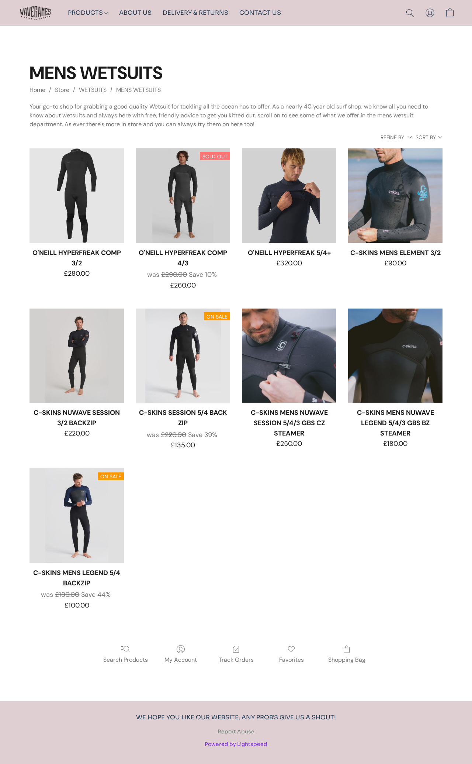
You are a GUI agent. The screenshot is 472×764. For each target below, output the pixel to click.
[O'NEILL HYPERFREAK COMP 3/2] (77, 195)
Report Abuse (236, 731)
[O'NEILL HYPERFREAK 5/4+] (289, 195)
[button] (35, 13)
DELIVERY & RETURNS (195, 13)
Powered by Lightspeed (236, 744)
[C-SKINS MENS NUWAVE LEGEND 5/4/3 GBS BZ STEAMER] (395, 356)
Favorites (291, 660)
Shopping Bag (346, 660)
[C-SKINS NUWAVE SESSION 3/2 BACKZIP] (77, 356)
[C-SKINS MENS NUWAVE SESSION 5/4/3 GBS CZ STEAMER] (289, 356)
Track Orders (236, 660)
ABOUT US (135, 13)
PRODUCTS (86, 13)
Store (62, 90)
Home (37, 90)
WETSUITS (93, 90)
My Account (180, 660)
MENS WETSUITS (138, 90)
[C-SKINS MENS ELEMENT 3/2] (395, 195)
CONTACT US (260, 13)
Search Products (125, 660)
